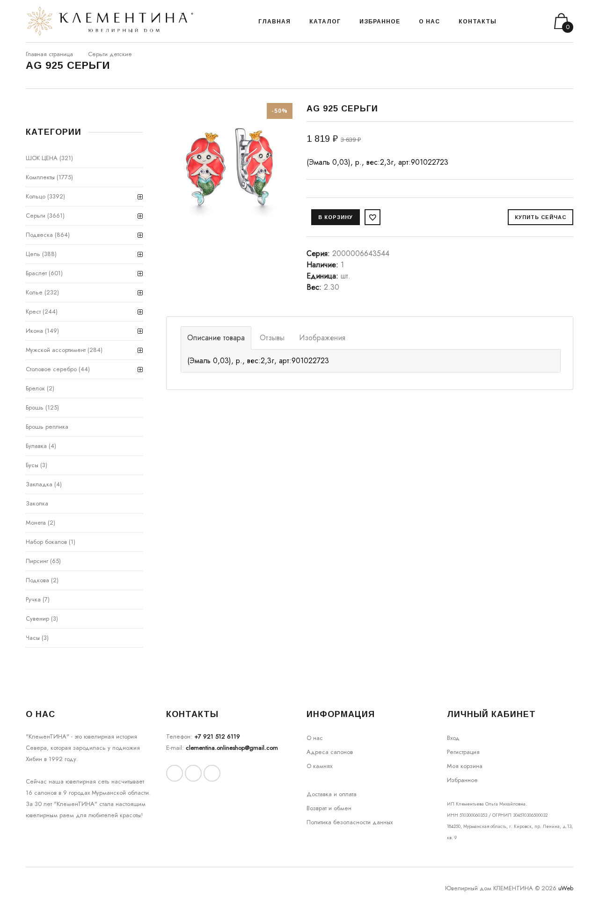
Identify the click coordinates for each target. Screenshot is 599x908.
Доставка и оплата (332, 794)
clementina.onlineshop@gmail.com (232, 747)
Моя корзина (464, 766)
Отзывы (272, 337)
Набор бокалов (46, 541)
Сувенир (37, 618)
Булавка (36, 445)
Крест (33, 311)
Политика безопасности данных (350, 822)
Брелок (35, 388)
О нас (315, 737)
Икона (34, 330)
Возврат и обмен (329, 808)
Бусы (32, 465)
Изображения (322, 337)
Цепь (33, 253)
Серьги (35, 215)
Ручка (33, 599)
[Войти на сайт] (528, 21)
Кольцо (35, 196)
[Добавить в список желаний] (372, 217)
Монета (36, 522)
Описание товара (216, 337)
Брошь (35, 407)
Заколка (37, 503)
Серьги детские (110, 54)
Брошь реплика (47, 426)
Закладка (39, 484)
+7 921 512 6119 (217, 736)
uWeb (565, 888)
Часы (33, 637)
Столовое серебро (51, 369)
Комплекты (40, 177)
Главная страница (49, 54)
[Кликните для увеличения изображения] (229, 166)
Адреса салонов (330, 751)
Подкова (37, 580)
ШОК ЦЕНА (42, 158)
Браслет (36, 273)
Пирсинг (37, 561)
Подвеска (39, 234)
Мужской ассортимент (56, 349)
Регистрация (463, 751)
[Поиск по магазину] (515, 21)
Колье (34, 292)
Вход (453, 737)
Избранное (462, 780)
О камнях (319, 766)
